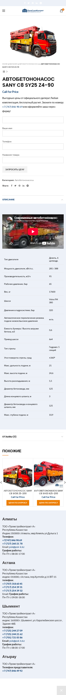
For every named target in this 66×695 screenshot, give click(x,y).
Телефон (7, 141)
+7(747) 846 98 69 (12, 540)
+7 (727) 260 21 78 (12, 543)
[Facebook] (25, 3)
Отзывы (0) (9, 436)
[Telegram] (41, 3)
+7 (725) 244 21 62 (12, 634)
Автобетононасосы (29, 64)
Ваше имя (7, 128)
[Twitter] (29, 3)
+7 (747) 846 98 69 (12, 106)
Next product (6, 71)
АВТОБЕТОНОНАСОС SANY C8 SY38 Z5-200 (18, 492)
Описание (8, 199)
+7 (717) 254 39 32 (12, 590)
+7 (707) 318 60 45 (12, 583)
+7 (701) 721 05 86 (12, 637)
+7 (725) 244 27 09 (12, 630)
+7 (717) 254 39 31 (12, 587)
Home (5, 64)
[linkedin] (37, 3)
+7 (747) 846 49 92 (12, 670)
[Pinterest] (33, 3)
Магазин (13, 64)
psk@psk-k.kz (16, 546)
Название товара (10, 154)
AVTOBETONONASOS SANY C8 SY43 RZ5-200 (48, 492)
